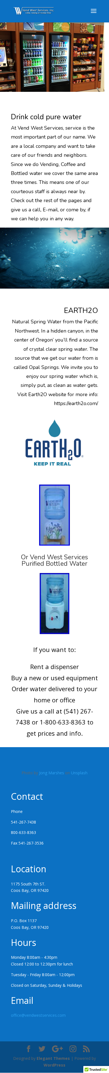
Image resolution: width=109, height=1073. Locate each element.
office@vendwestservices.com (38, 1015)
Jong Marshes (51, 772)
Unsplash (79, 772)
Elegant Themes (53, 1058)
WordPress (54, 1065)
